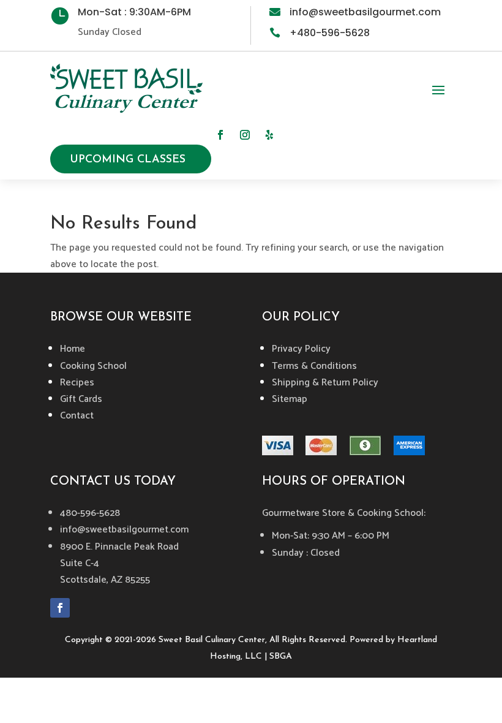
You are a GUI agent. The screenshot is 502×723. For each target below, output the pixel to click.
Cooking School (93, 366)
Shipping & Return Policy (325, 382)
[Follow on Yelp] (269, 135)
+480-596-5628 (330, 33)
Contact (77, 415)
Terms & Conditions (314, 366)
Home (72, 349)
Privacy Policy (301, 349)
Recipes (77, 382)
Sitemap (289, 399)
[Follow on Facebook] (220, 135)
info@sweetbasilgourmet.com (365, 12)
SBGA (280, 656)
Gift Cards (81, 399)
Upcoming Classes (127, 159)
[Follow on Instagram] (245, 135)
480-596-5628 (90, 513)
